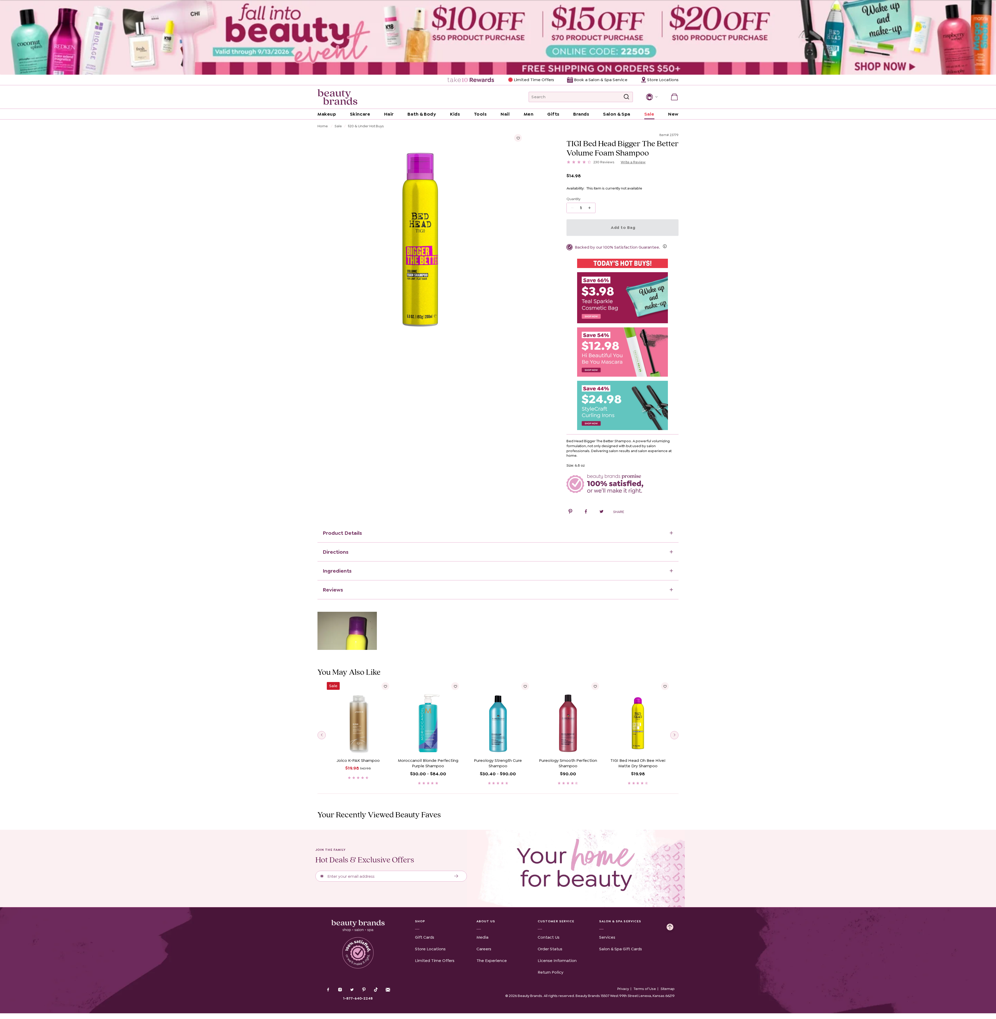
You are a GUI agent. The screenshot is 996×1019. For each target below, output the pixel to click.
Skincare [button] (360, 114)
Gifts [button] (553, 114)
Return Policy (550, 972)
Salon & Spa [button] (616, 114)
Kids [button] (455, 114)
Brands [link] (581, 114)
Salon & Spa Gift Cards (620, 949)
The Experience (491, 960)
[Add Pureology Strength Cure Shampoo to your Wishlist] (525, 686)
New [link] (673, 114)
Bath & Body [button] (421, 114)
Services (607, 937)
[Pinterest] (364, 990)
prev (321, 735)
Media (482, 937)
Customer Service (556, 921)
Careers (483, 949)
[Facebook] (328, 990)
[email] (387, 989)
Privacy (623, 988)
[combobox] (581, 97)
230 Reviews (603, 162)
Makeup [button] (326, 114)
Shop (420, 921)
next (674, 735)
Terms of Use (645, 988)
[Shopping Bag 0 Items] (674, 97)
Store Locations (430, 949)
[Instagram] (340, 990)
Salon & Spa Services (620, 921)
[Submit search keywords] (626, 97)
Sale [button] (649, 114)
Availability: (575, 188)
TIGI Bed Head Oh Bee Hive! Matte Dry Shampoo (637, 763)
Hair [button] (389, 114)
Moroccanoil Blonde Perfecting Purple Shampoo (428, 763)
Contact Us (548, 937)
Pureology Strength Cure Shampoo (498, 763)
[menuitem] (471, 80)
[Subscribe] (456, 876)
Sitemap (668, 988)
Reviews (333, 589)
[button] (651, 97)
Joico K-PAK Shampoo (358, 760)
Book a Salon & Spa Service (600, 79)
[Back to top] (670, 925)
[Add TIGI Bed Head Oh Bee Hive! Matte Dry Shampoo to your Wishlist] (665, 686)
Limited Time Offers (534, 79)
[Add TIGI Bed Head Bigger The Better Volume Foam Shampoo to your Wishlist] (518, 138)
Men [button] (529, 114)
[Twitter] (352, 990)
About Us (485, 921)
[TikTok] (375, 989)
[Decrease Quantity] (591, 208)
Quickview (358, 747)
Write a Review (633, 162)
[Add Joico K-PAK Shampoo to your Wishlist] (385, 686)
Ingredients (337, 570)
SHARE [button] (618, 511)
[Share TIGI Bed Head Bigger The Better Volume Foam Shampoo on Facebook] (586, 512)
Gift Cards (424, 937)
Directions (335, 552)
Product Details (342, 533)
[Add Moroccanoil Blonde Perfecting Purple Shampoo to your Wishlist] (455, 686)
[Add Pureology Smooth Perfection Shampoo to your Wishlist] (595, 686)
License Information (557, 960)
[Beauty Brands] (337, 97)
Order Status (550, 949)
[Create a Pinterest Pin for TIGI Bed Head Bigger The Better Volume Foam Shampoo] (570, 512)
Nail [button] (505, 114)
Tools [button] (480, 114)
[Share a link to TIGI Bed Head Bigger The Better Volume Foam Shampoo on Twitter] (601, 512)
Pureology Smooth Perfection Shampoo (568, 763)
